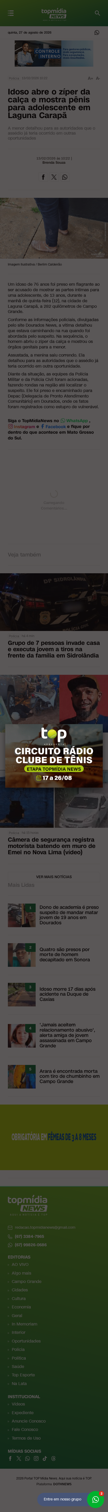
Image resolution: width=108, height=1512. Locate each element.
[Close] (102, 724)
